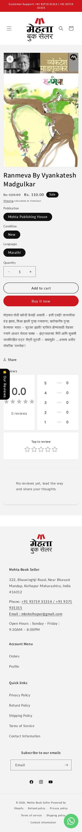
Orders (14, 656)
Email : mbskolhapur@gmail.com (35, 614)
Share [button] (12, 360)
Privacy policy (59, 808)
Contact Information (24, 736)
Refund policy (36, 808)
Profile (14, 666)
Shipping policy (56, 815)
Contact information (43, 822)
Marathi (14, 252)
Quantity (9, 262)
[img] (19, 402)
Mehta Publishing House (27, 217)
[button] (9, 28)
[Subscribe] (66, 765)
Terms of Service (21, 726)
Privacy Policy (19, 695)
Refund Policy (19, 705)
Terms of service (31, 815)
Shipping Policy (20, 716)
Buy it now (41, 301)
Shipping (8, 200)
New (11, 234)
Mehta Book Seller (38, 802)
